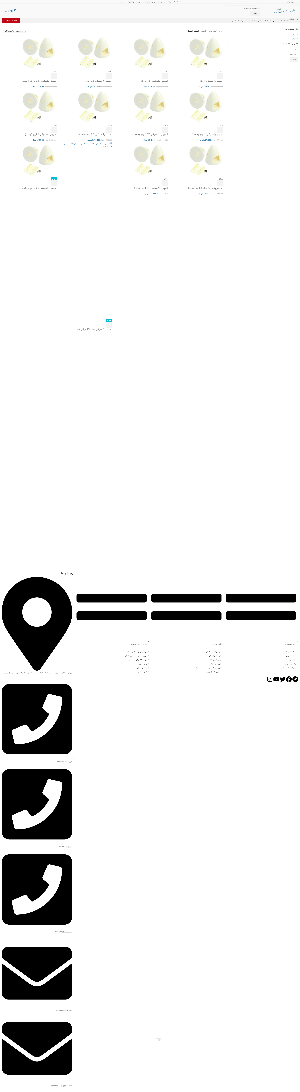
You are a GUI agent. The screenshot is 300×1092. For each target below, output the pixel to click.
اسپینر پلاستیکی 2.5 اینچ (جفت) (95, 134)
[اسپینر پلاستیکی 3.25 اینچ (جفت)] (39, 52)
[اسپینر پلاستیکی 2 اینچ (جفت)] (39, 106)
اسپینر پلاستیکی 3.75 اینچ (154, 80)
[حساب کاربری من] (20, 10)
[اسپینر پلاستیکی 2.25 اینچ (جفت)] (39, 160)
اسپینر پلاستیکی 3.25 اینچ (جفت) (39, 80)
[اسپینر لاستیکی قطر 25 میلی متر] (84, 230)
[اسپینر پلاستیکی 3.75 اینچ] (150, 52)
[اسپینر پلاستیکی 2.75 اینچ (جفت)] (150, 106)
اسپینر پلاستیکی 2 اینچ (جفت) (41, 134)
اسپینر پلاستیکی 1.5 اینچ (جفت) (151, 187)
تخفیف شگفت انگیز (11, 20)
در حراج (293, 34)
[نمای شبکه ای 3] (35, 31)
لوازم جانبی (212, 31)
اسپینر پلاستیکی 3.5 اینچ (99, 80)
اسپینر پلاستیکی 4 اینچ (211, 80)
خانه (220, 31)
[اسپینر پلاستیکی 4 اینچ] (205, 52)
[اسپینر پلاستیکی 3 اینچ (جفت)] (205, 106)
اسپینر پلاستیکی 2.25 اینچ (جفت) (39, 187)
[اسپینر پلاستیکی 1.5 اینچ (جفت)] (150, 160)
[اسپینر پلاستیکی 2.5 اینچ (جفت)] (94, 106)
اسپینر (203, 31)
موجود (294, 38)
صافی (294, 59)
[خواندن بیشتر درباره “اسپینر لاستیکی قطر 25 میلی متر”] (109, 325)
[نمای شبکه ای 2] (39, 31)
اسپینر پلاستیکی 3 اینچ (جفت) (207, 134)
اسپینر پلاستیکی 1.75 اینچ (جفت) (205, 187)
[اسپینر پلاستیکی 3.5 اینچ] (94, 52)
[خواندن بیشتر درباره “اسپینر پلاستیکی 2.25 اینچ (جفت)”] (54, 183)
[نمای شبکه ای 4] (31, 31)
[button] (220, 76)
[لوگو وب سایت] (288, 11)
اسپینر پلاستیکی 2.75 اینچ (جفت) (150, 134)
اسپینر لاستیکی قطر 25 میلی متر (94, 329)
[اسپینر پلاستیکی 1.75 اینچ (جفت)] (205, 160)
